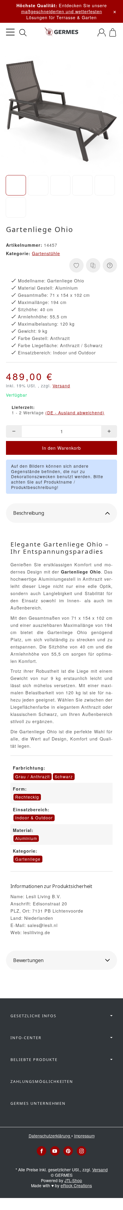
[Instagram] (81, 1151)
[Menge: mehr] (109, 431)
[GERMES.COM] (61, 32)
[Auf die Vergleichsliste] (93, 265)
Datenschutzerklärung (50, 1136)
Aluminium (26, 838)
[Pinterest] (68, 1151)
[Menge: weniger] (14, 431)
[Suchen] (23, 33)
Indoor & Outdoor (34, 818)
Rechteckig (27, 797)
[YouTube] (55, 1151)
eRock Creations (76, 1185)
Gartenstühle (46, 253)
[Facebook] (41, 1151)
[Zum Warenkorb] (112, 32)
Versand (61, 386)
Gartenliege (28, 859)
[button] (16, 185)
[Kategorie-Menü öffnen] (10, 32)
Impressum (84, 1136)
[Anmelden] (101, 32)
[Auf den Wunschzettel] (76, 265)
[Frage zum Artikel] (110, 265)
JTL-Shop (73, 1180)
